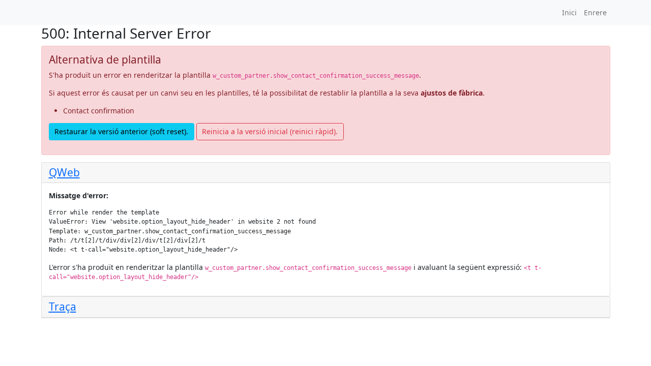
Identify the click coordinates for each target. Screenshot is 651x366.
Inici (569, 12)
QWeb (64, 172)
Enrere (595, 12)
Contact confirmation (98, 110)
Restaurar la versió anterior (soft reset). (121, 131)
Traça (62, 306)
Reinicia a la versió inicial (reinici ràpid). (270, 131)
